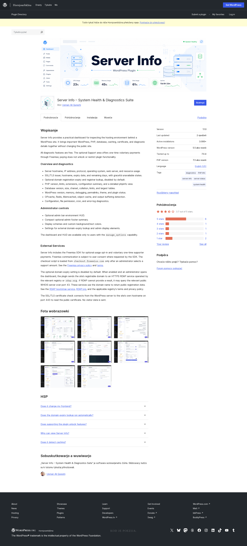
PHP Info (201, 173)
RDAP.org (81, 289)
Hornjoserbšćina (46, 531)
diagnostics (191, 173)
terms (100, 265)
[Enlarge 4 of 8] (71, 344)
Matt (196, 508)
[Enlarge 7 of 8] (71, 369)
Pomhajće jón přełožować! (152, 22)
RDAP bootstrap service (62, 289)
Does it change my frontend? (56, 406)
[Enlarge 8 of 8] (107, 369)
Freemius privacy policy (79, 265)
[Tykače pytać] (42, 32)
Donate (152, 513)
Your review (163, 244)
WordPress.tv (109, 517)
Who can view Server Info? (55, 433)
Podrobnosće (51, 117)
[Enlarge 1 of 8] (71, 320)
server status (199, 179)
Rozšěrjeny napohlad (168, 192)
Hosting (15, 513)
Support (106, 508)
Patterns (61, 517)
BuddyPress (200, 517)
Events (151, 508)
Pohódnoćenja (72, 117)
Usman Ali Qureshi (71, 105)
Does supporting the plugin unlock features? (64, 424)
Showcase (62, 504)
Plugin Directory (19, 14)
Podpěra (201, 117)
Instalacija (92, 117)
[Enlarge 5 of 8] (107, 344)
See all (203, 244)
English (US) (200, 166)
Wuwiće (108, 117)
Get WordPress (233, 5)
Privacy (14, 517)
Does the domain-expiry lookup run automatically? (67, 415)
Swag (151, 517)
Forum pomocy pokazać (169, 268)
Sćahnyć (200, 102)
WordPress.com (201, 504)
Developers (107, 513)
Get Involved (154, 504)
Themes (61, 508)
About (14, 504)
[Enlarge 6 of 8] (144, 344)
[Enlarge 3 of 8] (144, 320)
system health (199, 184)
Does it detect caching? (53, 442)
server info (187, 179)
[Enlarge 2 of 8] (107, 320)
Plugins (60, 513)
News (14, 508)
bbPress (198, 513)
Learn (104, 504)
